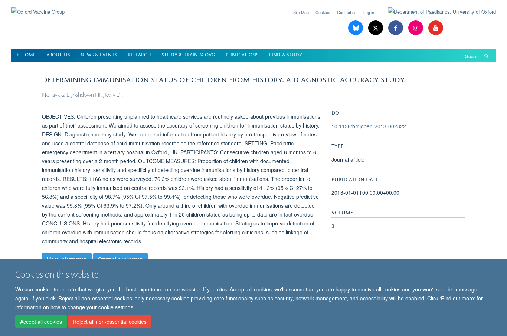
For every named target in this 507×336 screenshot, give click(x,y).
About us (58, 53)
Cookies (322, 12)
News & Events (99, 53)
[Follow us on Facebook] (396, 28)
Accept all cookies (41, 321)
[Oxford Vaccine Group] (38, 7)
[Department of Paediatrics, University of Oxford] (436, 11)
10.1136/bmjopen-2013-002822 (368, 126)
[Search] (486, 56)
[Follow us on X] (376, 28)
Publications (242, 53)
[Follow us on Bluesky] (356, 28)
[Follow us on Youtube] (435, 28)
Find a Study (285, 53)
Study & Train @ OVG (188, 53)
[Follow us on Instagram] (416, 28)
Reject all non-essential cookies (110, 321)
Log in (368, 12)
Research (139, 53)
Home (28, 53)
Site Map (301, 12)
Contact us (347, 12)
